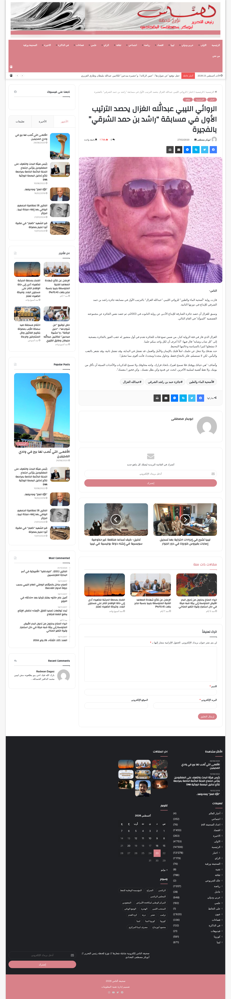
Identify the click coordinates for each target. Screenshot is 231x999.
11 (143, 838)
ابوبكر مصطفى (203, 139)
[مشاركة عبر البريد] (178, 149)
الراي (106, 45)
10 (150, 838)
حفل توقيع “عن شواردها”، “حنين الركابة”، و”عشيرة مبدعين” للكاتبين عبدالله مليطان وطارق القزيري (57, 333)
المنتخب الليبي (159, 908)
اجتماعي (132, 45)
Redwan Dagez (45, 671)
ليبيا (172, 45)
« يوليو (164, 869)
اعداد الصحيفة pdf (210, 824)
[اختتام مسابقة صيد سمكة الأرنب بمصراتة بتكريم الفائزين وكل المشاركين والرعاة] (27, 313)
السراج (150, 890)
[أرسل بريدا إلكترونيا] (195, 139)
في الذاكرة (63, 45)
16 (157, 845)
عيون (217, 914)
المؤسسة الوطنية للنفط (131, 890)
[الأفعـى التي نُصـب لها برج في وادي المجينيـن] (60, 146)
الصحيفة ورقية (30, 45)
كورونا (217, 936)
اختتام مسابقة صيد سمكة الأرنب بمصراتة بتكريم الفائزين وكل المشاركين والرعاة (139, 75)
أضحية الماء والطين (200, 382)
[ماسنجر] (187, 149)
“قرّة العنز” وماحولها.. (35, 189)
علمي (94, 45)
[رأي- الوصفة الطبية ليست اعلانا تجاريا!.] (126, 784)
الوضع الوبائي (130, 908)
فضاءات (80, 45)
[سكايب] (196, 149)
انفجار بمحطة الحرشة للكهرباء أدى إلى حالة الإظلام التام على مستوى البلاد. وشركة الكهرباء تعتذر (106, 603)
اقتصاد (160, 45)
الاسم (213, 686)
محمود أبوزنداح (159, 927)
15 (164, 845)
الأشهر (64, 121)
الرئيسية (216, 45)
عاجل (217, 891)
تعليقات (20, 121)
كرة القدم (132, 914)
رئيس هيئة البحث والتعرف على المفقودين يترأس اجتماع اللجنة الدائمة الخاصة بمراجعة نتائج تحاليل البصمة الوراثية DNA (30, 172)
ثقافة (118, 45)
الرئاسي (162, 890)
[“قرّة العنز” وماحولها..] (60, 194)
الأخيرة (43, 121)
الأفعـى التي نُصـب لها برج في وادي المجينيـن (31, 137)
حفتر (153, 914)
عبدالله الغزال (131, 382)
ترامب (163, 914)
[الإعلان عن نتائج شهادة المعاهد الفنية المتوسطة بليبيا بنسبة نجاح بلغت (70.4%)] (150, 584)
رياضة (147, 45)
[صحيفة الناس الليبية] (115, 20)
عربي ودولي (187, 45)
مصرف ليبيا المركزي (138, 927)
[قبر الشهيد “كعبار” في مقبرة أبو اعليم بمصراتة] (60, 228)
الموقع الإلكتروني (139, 699)
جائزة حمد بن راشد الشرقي (164, 382)
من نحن (216, 56)
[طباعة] (170, 149)
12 (136, 838)
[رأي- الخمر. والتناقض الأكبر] (143, 788)
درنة (144, 914)
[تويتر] (204, 149)
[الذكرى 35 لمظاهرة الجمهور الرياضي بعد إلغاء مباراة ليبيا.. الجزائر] (60, 210)
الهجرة (144, 908)
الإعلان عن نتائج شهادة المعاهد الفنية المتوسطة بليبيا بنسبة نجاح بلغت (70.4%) (152, 603)
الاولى (203, 45)
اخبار (191, 91)
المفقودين (126, 902)
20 (128, 845)
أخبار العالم (214, 813)
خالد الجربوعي (212, 880)
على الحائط (214, 908)
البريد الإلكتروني (208, 699)
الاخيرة (47, 45)
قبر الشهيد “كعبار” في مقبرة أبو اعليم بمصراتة (31, 225)
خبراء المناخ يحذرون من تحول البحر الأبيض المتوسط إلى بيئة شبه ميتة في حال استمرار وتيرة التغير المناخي (198, 603)
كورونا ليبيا (150, 921)
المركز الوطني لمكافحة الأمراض (151, 902)
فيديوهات (215, 931)
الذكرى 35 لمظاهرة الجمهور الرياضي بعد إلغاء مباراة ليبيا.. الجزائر (32, 209)
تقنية (217, 869)
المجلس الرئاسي (158, 896)
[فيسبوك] (213, 149)
